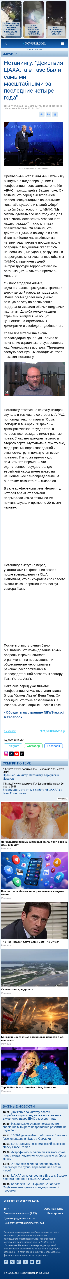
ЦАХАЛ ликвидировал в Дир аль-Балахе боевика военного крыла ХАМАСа (35, 1177)
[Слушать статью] (58, 114)
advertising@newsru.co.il (29, 1222)
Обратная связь (53, 1208)
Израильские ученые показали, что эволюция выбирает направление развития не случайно (35, 1127)
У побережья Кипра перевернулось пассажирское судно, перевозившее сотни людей (32, 1167)
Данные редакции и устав (20, 1218)
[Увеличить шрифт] (48, 114)
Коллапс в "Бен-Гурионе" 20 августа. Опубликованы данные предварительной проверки (32, 1187)
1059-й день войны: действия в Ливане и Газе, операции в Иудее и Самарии (35, 1137)
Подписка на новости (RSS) (20, 1213)
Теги (6, 1208)
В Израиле (10, 731)
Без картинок (55, 1213)
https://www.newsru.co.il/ (20, 769)
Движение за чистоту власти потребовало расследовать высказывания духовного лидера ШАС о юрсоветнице (32, 1115)
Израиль (10, 54)
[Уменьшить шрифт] (42, 114)
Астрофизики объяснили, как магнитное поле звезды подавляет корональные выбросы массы (35, 1155)
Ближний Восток (48, 783)
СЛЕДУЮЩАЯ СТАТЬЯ (51, 731)
